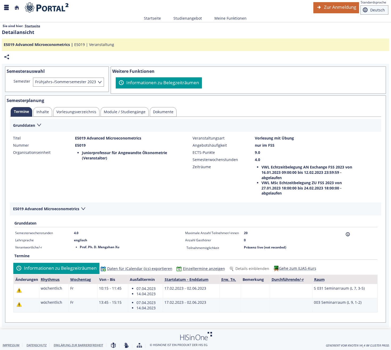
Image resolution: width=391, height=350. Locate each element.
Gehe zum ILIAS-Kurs (297, 268)
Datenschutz (37, 345)
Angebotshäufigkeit (210, 145)
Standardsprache (373, 2)
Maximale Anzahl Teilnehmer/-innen (212, 233)
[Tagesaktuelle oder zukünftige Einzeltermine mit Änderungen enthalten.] (19, 290)
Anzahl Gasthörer (198, 240)
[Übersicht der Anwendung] (139, 346)
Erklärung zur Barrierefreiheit (78, 345)
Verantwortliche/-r (28, 247)
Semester (22, 81)
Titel (17, 138)
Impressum (11, 345)
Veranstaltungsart (208, 138)
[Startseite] (17, 7)
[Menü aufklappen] (6, 7)
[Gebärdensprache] (126, 346)
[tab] (21, 112)
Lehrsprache (24, 240)
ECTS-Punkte (204, 152)
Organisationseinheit (32, 152)
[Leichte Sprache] (113, 346)
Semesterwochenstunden (215, 159)
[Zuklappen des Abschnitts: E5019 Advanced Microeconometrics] (195, 209)
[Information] (347, 234)
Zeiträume (202, 167)
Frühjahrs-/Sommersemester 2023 (65, 81)
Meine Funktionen (228, 18)
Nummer (21, 145)
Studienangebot (185, 18)
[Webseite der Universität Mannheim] (47, 7)
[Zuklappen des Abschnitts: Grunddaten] (195, 125)
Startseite (152, 18)
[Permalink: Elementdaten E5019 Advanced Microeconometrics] (6, 57)
